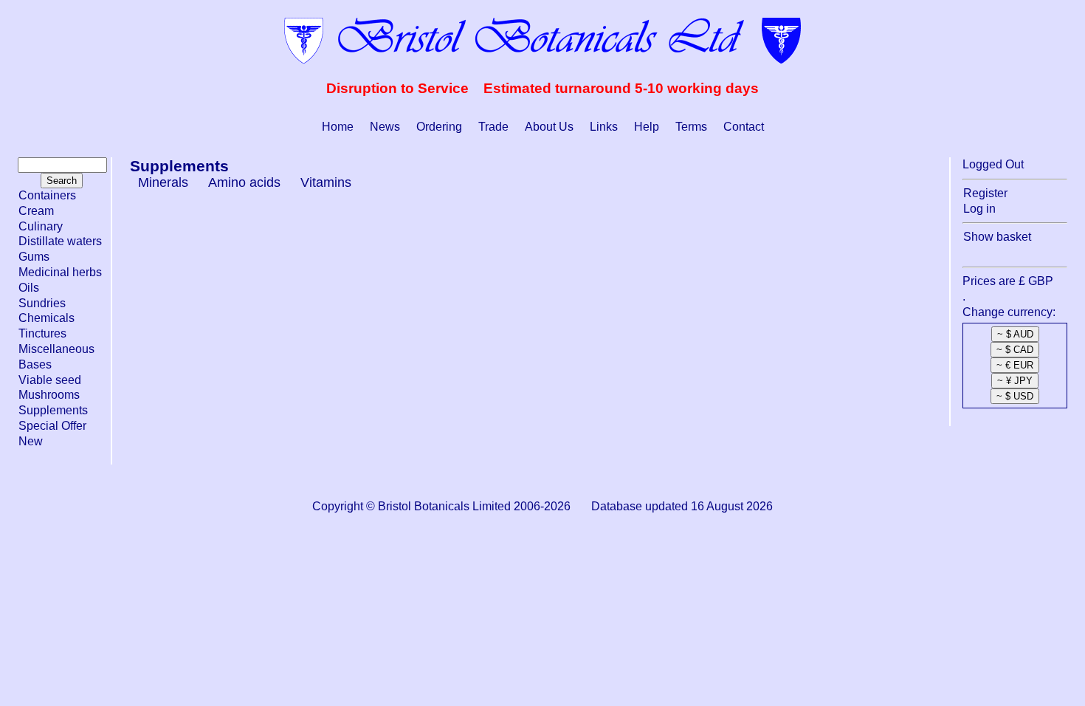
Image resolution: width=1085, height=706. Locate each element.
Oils (28, 287)
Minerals (163, 182)
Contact (743, 126)
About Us (549, 126)
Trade (493, 126)
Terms (691, 126)
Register (985, 193)
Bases (35, 364)
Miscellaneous (56, 349)
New (30, 441)
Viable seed (49, 380)
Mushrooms (49, 394)
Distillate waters (60, 241)
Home (338, 126)
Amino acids (244, 182)
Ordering (439, 126)
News (385, 126)
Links (604, 126)
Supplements (53, 410)
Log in (979, 208)
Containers (47, 195)
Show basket (997, 236)
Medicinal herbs (60, 272)
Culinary (40, 226)
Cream (36, 211)
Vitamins (325, 182)
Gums (33, 256)
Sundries (42, 303)
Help (646, 126)
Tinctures (42, 333)
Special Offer (52, 425)
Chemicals (46, 318)
